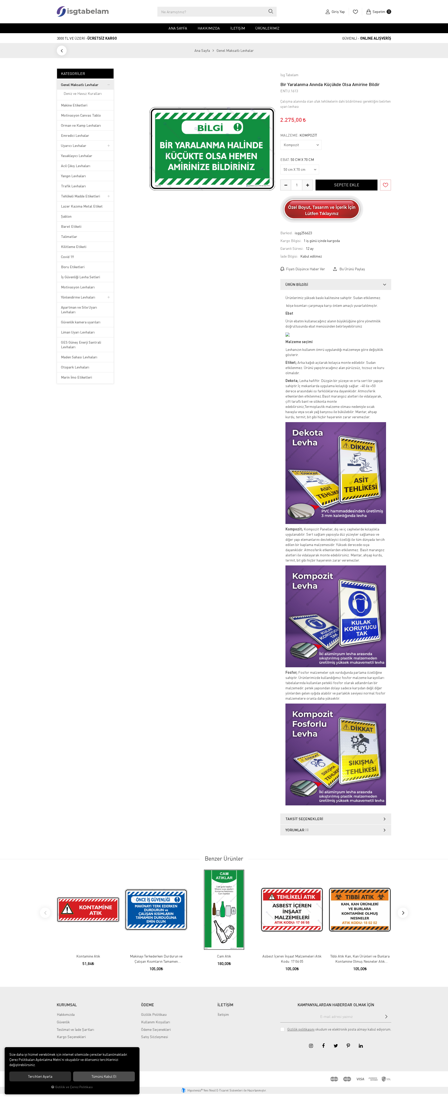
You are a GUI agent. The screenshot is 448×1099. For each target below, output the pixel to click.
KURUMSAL (67, 1004)
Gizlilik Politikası (154, 1014)
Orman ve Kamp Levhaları (81, 125)
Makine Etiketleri (74, 105)
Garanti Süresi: (292, 248)
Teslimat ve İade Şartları (75, 1029)
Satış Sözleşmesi (154, 1036)
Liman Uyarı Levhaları (78, 332)
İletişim (237, 28)
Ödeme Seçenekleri (156, 1029)
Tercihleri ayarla (40, 1076)
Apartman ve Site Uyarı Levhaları (79, 309)
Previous (45, 912)
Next (403, 912)
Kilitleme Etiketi (73, 246)
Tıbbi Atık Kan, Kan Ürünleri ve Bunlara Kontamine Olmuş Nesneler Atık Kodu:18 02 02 (360, 959)
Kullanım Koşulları (155, 1022)
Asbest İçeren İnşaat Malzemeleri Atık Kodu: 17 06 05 (291, 958)
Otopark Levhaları (75, 367)
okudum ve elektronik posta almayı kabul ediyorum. (339, 1029)
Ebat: (297, 160)
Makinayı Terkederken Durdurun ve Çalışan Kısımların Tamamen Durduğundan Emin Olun (156, 959)
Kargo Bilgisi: (291, 240)
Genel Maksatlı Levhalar (80, 84)
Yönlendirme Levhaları (78, 297)
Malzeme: (298, 135)
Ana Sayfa (178, 28)
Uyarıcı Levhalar (73, 145)
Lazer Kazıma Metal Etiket (82, 206)
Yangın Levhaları (73, 176)
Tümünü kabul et (104, 1076)
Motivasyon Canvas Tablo (81, 115)
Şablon (66, 216)
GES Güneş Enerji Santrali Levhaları (81, 344)
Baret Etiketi (71, 226)
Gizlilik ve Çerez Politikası (74, 1087)
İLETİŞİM (225, 1004)
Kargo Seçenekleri (71, 1036)
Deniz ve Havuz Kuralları (83, 93)
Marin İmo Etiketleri (76, 377)
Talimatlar (69, 236)
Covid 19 (67, 256)
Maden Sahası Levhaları (79, 357)
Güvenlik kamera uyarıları (80, 322)
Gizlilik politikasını (300, 1029)
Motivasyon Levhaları (78, 287)
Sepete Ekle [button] (346, 184)
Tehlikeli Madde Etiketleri (80, 196)
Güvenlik (63, 1022)
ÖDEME (147, 1004)
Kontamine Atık (88, 956)
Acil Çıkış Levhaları (75, 166)
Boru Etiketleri (73, 267)
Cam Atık (224, 956)
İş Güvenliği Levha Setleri (80, 277)
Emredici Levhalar (75, 135)
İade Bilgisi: (289, 256)
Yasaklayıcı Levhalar (76, 155)
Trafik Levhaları (73, 186)
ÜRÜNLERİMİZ (267, 28)
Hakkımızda (209, 28)
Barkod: (286, 233)
